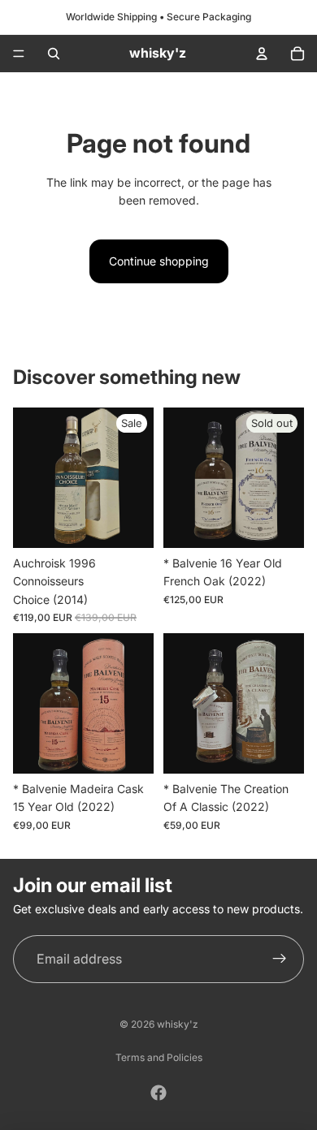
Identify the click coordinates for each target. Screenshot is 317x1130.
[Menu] (18, 53)
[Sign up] (280, 959)
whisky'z (177, 1024)
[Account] (262, 53)
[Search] (54, 53)
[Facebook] (158, 1092)
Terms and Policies (158, 1057)
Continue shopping (159, 261)
